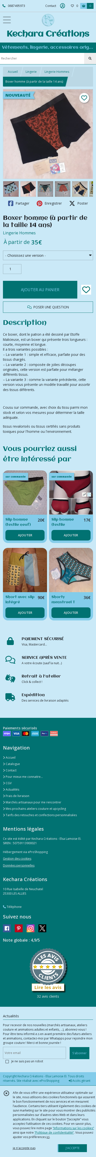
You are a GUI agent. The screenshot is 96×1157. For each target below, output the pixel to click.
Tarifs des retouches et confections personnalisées (41, 815)
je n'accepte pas (24, 1148)
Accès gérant (81, 1081)
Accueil (13, 72)
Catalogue (12, 764)
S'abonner (79, 1053)
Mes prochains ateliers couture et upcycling (35, 809)
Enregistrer (53, 203)
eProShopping (49, 1081)
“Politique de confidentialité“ (54, 1132)
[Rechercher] (90, 58)
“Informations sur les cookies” (73, 1128)
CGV (8, 783)
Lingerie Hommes (57, 72)
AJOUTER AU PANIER (40, 289)
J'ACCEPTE (73, 1148)
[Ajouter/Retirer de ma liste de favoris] (86, 290)
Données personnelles (18, 865)
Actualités (12, 789)
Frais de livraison (17, 796)
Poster (82, 203)
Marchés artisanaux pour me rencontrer (33, 802)
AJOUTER (25, 535)
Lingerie (31, 72)
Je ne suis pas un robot (27, 1061)
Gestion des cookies (17, 858)
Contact (50, 6)
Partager (22, 203)
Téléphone (14, 907)
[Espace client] (62, 6)
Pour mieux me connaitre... (24, 777)
